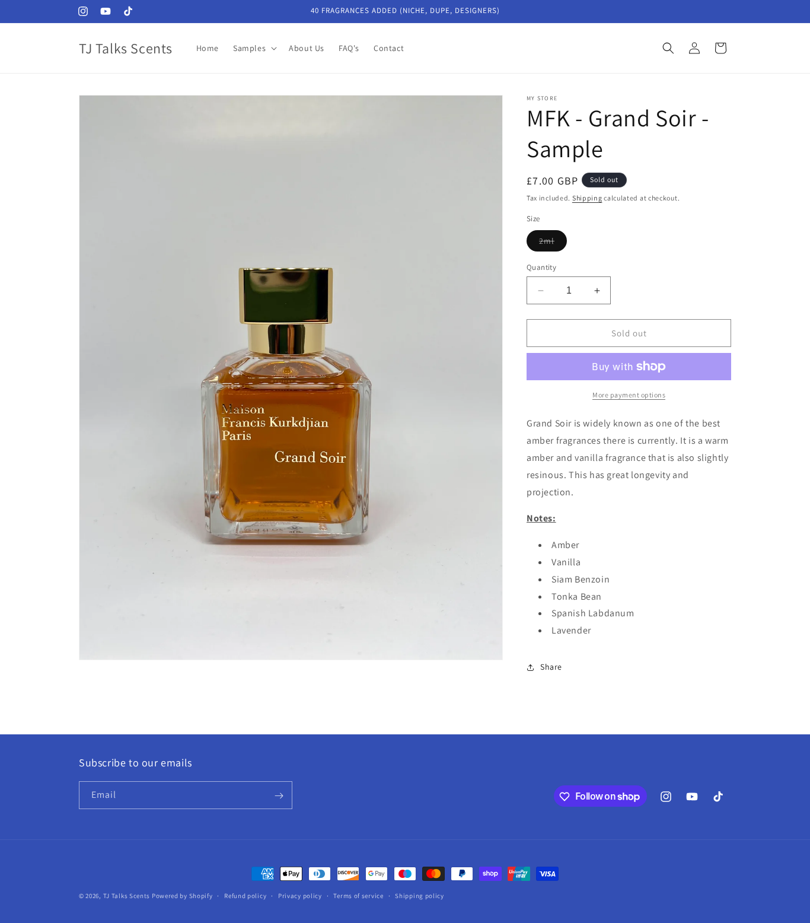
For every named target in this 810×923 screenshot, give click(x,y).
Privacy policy (300, 895)
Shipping (587, 197)
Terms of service (358, 895)
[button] (254, 48)
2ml (553, 243)
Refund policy (245, 895)
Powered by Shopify (182, 896)
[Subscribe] (279, 796)
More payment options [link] (628, 394)
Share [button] (551, 666)
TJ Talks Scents (127, 896)
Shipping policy (419, 895)
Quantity (541, 267)
